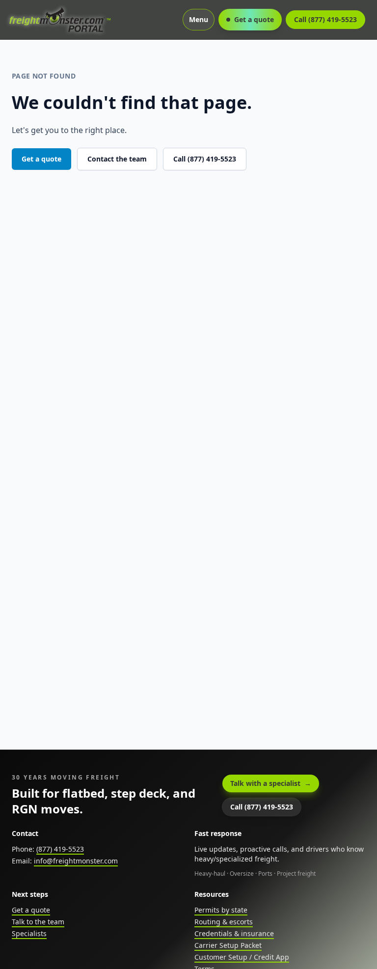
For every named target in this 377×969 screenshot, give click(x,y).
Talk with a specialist (270, 783)
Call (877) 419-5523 (325, 19)
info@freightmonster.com (76, 860)
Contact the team (117, 158)
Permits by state (220, 910)
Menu (198, 19)
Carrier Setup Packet (228, 945)
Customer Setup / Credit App (241, 957)
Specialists (29, 933)
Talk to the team (38, 921)
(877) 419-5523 (60, 849)
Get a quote (254, 19)
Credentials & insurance (234, 933)
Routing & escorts (223, 921)
